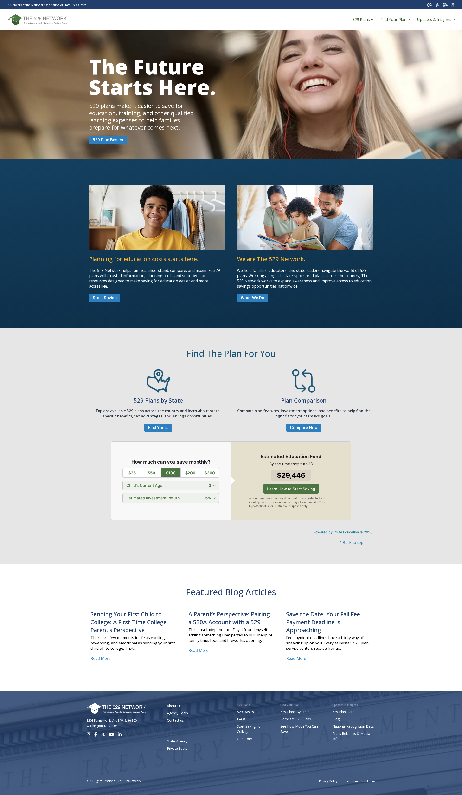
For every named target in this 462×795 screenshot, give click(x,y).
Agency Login (177, 713)
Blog (336, 719)
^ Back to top (351, 542)
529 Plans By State (295, 711)
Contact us (175, 720)
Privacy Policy (328, 781)
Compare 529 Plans (295, 719)
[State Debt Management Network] (437, 5)
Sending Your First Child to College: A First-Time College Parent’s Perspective (128, 622)
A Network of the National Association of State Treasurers (47, 5)
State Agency (177, 741)
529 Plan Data (343, 711)
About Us (174, 705)
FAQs (241, 719)
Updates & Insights (434, 19)
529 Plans (361, 19)
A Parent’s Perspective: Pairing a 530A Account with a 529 (229, 618)
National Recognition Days (353, 726)
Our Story (244, 738)
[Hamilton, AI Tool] (452, 5)
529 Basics (245, 711)
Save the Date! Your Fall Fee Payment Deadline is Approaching (323, 622)
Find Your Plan (393, 19)
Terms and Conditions (360, 781)
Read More (100, 658)
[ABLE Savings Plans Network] (445, 5)
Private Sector (178, 748)
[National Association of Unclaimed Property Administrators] (429, 5)
